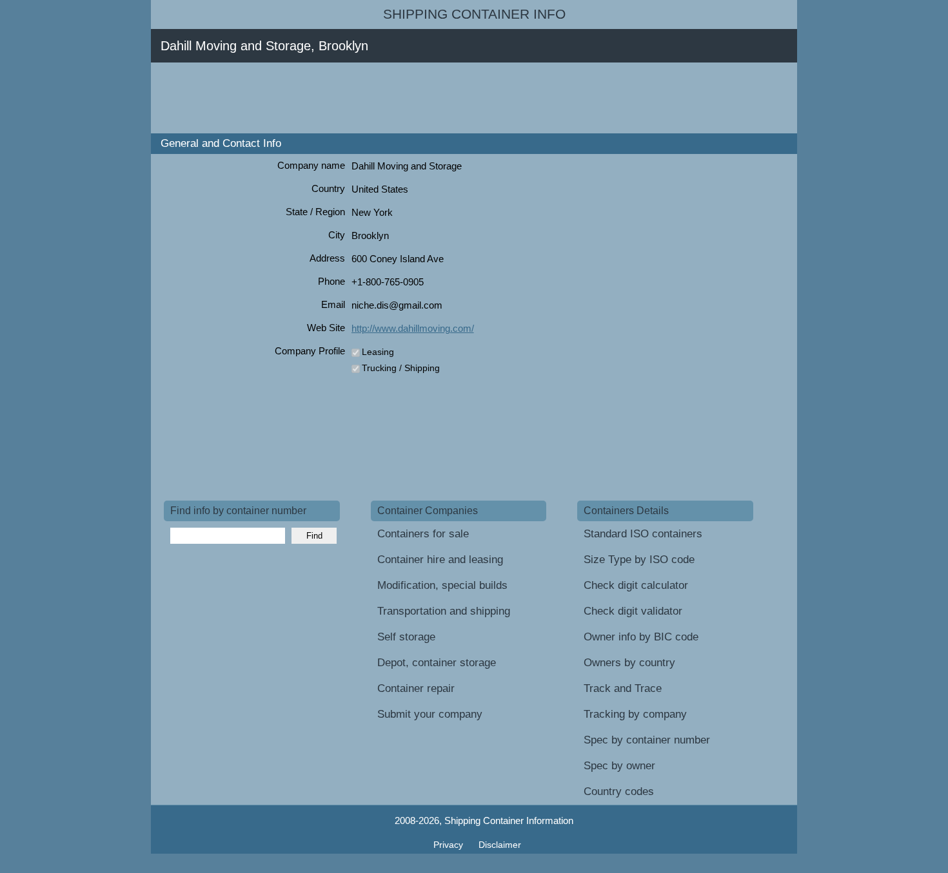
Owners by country (629, 663)
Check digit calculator (636, 585)
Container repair (416, 688)
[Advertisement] (398, 98)
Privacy (449, 844)
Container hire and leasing (440, 559)
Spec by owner (619, 766)
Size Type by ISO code (639, 559)
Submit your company (429, 714)
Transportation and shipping (443, 611)
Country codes (619, 791)
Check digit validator (633, 611)
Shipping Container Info (474, 14)
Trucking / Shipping (401, 368)
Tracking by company (635, 714)
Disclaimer (500, 844)
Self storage (406, 637)
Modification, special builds (442, 585)
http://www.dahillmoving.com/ (412, 328)
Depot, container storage (436, 663)
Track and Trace (623, 688)
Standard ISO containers (643, 534)
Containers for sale (423, 534)
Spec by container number (647, 740)
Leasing (378, 352)
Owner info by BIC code (641, 637)
